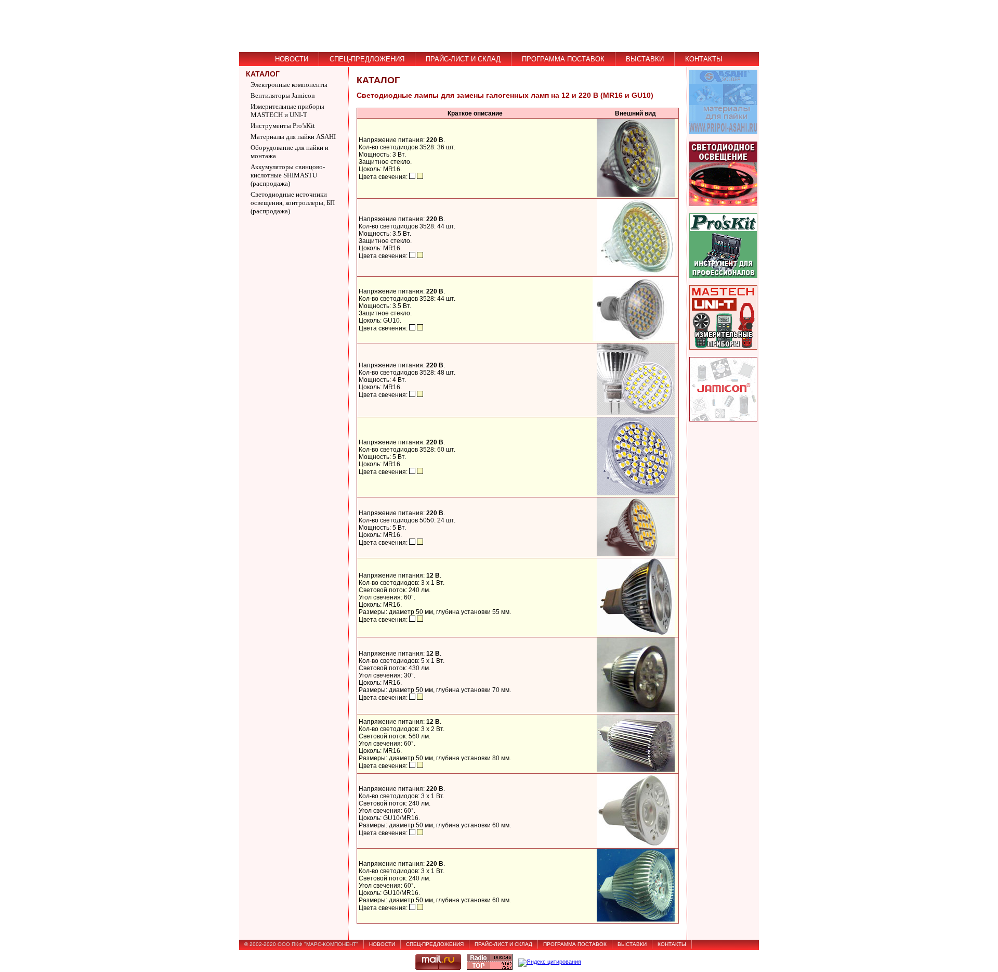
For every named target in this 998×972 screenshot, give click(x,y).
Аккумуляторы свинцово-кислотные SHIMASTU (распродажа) (288, 175)
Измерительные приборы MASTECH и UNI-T (287, 111)
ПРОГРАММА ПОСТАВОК (563, 59)
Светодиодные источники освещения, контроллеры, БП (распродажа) (293, 202)
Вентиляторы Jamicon (283, 95)
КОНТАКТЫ (704, 59)
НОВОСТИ (291, 59)
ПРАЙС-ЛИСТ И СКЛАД (463, 59)
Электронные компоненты (289, 84)
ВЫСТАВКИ (645, 59)
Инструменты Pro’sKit (283, 126)
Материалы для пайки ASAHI (293, 136)
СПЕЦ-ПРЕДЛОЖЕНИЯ (367, 59)
